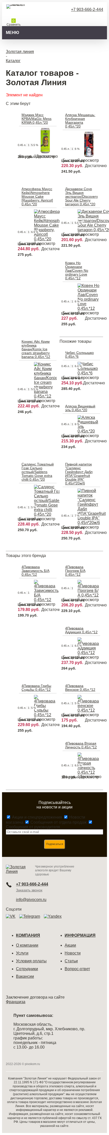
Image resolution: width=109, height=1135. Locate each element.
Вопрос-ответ (77, 969)
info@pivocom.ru (31, 899)
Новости (73, 953)
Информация (80, 935)
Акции (70, 945)
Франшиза (15, 1002)
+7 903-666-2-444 (87, 9)
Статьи (71, 961)
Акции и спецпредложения (37, 817)
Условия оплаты (31, 961)
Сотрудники (27, 969)
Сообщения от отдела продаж (58, 822)
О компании (27, 945)
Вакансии (25, 976)
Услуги (22, 953)
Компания (28, 935)
